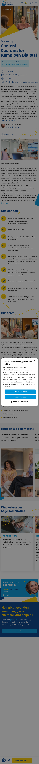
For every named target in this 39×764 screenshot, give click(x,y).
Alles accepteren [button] (20, 392)
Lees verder (6, 387)
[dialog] (19, 382)
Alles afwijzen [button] (20, 397)
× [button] (34, 361)
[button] (19, 402)
